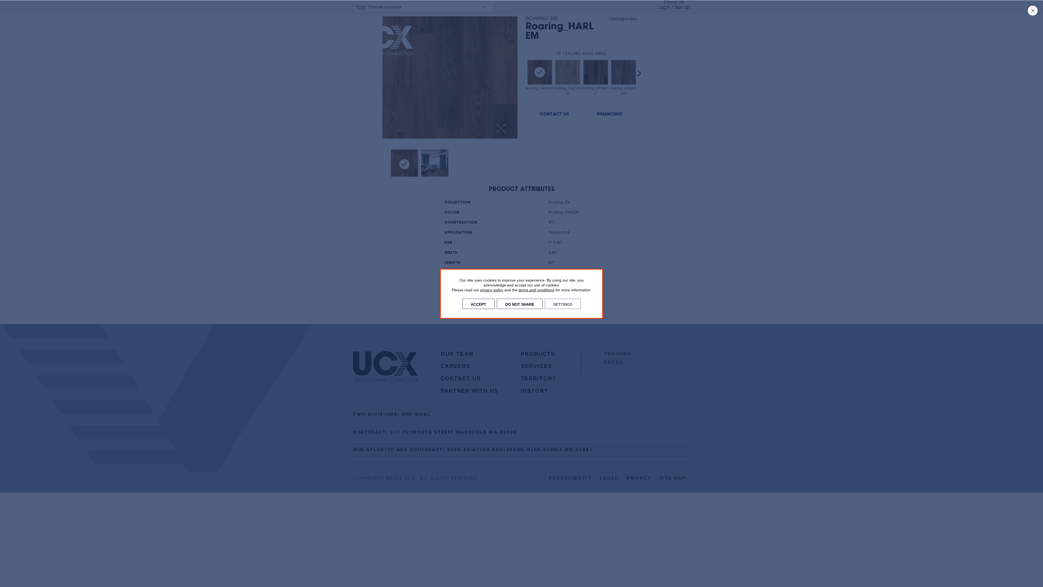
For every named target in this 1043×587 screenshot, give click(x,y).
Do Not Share (519, 304)
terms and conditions (536, 290)
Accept (478, 304)
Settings (562, 304)
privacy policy (491, 290)
